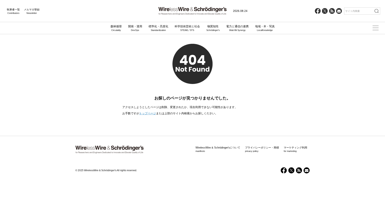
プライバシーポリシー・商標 (262, 149)
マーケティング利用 (295, 149)
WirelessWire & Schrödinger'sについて (218, 149)
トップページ (147, 113)
